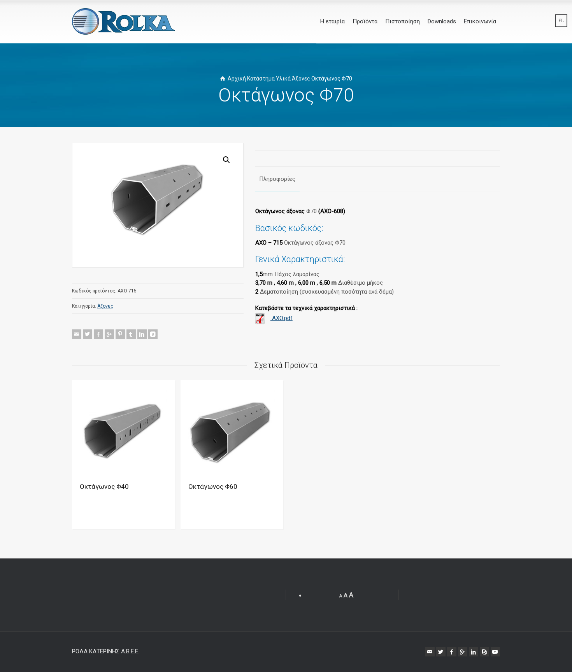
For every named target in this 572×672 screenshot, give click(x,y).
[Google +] (109, 334)
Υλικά (283, 78)
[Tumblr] (131, 334)
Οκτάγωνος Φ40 (104, 486)
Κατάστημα (261, 78)
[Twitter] (87, 334)
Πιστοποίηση (402, 21)
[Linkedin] (142, 334)
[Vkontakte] (153, 334)
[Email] (76, 334)
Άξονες (301, 78)
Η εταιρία (332, 21)
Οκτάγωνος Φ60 (212, 486)
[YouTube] (495, 651)
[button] (226, 160)
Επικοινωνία (480, 21)
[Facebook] (98, 334)
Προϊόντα (365, 21)
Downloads (442, 21)
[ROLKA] (123, 21)
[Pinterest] (120, 334)
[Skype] (484, 651)
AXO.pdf (281, 318)
